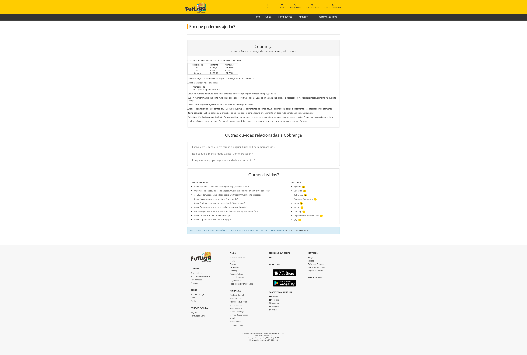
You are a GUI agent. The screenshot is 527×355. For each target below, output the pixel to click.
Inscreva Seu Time (327, 16)
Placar (232, 261)
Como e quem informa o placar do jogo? (212, 219)
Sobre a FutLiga (197, 294)
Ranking (233, 271)
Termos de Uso (197, 273)
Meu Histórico (236, 308)
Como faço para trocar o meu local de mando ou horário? (220, 207)
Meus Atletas (235, 321)
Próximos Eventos (315, 264)
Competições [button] (285, 16)
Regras (194, 312)
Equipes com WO (237, 325)
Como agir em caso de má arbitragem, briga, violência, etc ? (221, 186)
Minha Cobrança (237, 312)
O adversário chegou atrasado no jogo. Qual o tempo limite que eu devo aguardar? (232, 190)
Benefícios (234, 267)
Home (257, 16)
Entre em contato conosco (296, 230)
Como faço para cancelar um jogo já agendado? (216, 199)
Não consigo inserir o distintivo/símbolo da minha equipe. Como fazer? (226, 211)
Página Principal (237, 295)
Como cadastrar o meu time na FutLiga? (212, 215)
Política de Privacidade (200, 276)
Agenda (233, 264)
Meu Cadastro (236, 298)
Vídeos (311, 261)
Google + (275, 306)
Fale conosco (196, 280)
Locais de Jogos (237, 277)
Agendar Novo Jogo (238, 302)
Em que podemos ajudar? (212, 26)
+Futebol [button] (304, 16)
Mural (232, 318)
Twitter (274, 310)
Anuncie (194, 283)
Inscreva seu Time (237, 257)
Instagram (275, 303)
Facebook (275, 297)
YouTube (275, 300)
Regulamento (235, 280)
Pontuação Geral (198, 316)
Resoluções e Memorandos (241, 284)
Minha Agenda (236, 305)
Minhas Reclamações (239, 315)
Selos (193, 298)
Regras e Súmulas (315, 271)
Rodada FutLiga (236, 274)
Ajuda (193, 301)
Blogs (310, 257)
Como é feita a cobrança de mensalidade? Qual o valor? (219, 203)
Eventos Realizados (316, 267)
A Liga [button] (268, 16)
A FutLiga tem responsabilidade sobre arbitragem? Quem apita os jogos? (227, 195)
